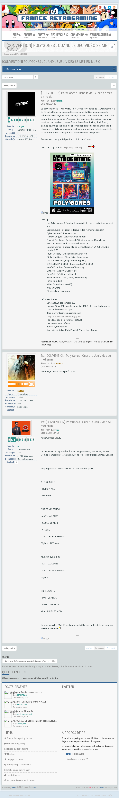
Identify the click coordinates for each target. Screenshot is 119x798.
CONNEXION (78, 34)
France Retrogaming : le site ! (19, 738)
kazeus (20, 390)
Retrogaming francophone (18, 764)
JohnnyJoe (21, 723)
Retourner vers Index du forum (79, 666)
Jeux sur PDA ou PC (24, 711)
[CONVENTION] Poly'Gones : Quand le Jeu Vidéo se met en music (51, 62)
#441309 (46, 430)
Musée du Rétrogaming (17, 748)
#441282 (46, 363)
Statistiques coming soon (18, 770)
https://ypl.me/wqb (73, 147)
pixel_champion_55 (24, 714)
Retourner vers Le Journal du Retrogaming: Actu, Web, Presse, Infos (33, 666)
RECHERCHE (58, 34)
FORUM (28, 34)
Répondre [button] (10, 85)
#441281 (46, 101)
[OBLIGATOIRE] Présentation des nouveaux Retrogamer (41, 720)
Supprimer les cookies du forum (20, 780)
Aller (54, 661)
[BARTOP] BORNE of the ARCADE (30, 701)
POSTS (42, 34)
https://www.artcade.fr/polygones (64, 316)
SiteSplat (101, 788)
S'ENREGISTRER (99, 34)
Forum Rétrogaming (16, 743)
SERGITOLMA (22, 695)
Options (89, 648)
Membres (11, 754)
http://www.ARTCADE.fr (70, 341)
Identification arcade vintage (28, 692)
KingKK (20, 126)
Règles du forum (13, 69)
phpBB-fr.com (25, 795)
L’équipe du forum (14, 759)
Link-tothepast (13, 775)
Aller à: (5, 656)
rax (18, 446)
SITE (15, 34)
